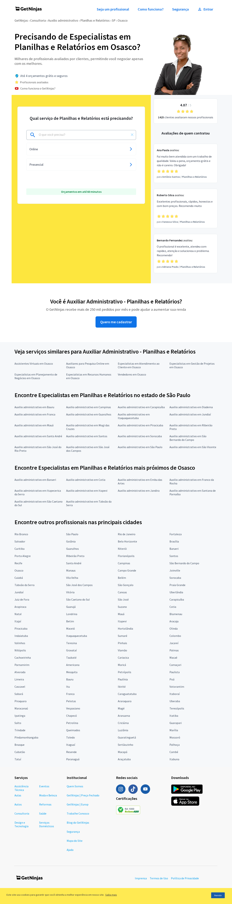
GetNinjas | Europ (77, 804)
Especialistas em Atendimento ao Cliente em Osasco (139, 365)
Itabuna (174, 759)
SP (113, 20)
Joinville (174, 570)
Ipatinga (19, 715)
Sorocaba (175, 577)
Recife (18, 563)
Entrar (208, 9)
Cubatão (19, 752)
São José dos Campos (79, 585)
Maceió (70, 628)
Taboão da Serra (24, 585)
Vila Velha (72, 577)
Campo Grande (127, 570)
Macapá (122, 752)
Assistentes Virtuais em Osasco (33, 363)
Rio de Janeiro (126, 534)
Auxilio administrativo (63, 20)
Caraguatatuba (127, 694)
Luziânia (123, 730)
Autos (18, 804)
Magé (121, 708)
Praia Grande (177, 585)
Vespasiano (73, 708)
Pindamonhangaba (26, 737)
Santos (173, 556)
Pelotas (71, 701)
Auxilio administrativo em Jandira (139, 490)
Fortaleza (175, 534)
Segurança (180, 9)
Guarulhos (72, 548)
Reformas (45, 804)
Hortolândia (125, 628)
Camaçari (175, 665)
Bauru (69, 679)
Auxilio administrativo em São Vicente (192, 447)
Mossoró (174, 737)
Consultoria (38, 20)
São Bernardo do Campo (184, 563)
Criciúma (123, 723)
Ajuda (70, 850)
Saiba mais (111, 894)
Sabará (18, 694)
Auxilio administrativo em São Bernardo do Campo (187, 438)
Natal (18, 614)
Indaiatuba (21, 636)
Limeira (19, 679)
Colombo (175, 636)
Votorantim (176, 686)
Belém (122, 577)
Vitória (70, 592)
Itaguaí (70, 744)
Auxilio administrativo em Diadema (191, 407)
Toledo (70, 737)
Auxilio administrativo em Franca (34, 414)
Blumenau (175, 614)
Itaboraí (174, 694)
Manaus (71, 570)
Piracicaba (20, 628)
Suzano (122, 607)
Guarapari (175, 723)
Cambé (173, 752)
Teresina (71, 643)
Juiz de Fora (21, 599)
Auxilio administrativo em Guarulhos (88, 414)
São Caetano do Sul (78, 599)
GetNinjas (21, 20)
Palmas (174, 650)
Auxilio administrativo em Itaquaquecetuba (134, 416)
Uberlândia (176, 592)
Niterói (122, 548)
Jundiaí (18, 592)
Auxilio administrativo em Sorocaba (140, 436)
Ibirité (122, 686)
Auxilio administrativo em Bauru (34, 407)
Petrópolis (124, 672)
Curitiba (19, 548)
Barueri (174, 548)
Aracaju (174, 621)
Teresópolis (176, 708)
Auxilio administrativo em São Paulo (140, 447)
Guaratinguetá (127, 737)
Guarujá (71, 607)
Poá (171, 679)
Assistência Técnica (21, 788)
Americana (72, 665)
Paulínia (123, 679)
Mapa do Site (74, 840)
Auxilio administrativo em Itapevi (86, 490)
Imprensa (141, 878)
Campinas (124, 563)
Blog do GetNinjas (78, 822)
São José (123, 599)
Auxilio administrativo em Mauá (33, 425)
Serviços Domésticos (46, 824)
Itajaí (17, 621)
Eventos (44, 786)
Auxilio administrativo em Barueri (35, 479)
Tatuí (17, 759)
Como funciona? (150, 9)
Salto (17, 723)
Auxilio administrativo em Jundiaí (190, 414)
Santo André (73, 563)
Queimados (73, 730)
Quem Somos (75, 786)
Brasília (174, 541)
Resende (71, 752)
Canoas (122, 592)
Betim (70, 621)
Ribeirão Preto (75, 556)
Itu (68, 686)
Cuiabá (18, 577)
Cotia (172, 607)
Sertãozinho (125, 744)
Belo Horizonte (127, 541)
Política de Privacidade (185, 878)
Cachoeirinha (22, 657)
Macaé (173, 657)
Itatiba (173, 715)
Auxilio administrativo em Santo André (38, 436)
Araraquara (124, 701)
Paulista (174, 672)
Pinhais (122, 643)
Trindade (19, 730)
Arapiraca (20, 607)
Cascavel (19, 686)
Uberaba (174, 701)
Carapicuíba (176, 599)
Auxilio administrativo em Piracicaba (140, 425)
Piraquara (20, 701)
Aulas (17, 795)
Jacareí (173, 643)
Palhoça (174, 744)
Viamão (122, 650)
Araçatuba (124, 759)
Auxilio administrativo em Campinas (88, 407)
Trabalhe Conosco (78, 813)
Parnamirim (21, 665)
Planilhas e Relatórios (95, 20)
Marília (173, 730)
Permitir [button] (218, 895)
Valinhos (19, 643)
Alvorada (19, 672)
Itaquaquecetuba (76, 636)
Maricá (122, 665)
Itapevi (122, 621)
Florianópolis (126, 556)
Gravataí (71, 650)
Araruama (124, 715)
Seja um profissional (113, 9)
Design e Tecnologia (21, 824)
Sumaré (122, 636)
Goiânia (71, 541)
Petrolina (72, 723)
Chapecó (71, 715)
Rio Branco (21, 534)
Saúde (42, 813)
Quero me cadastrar (116, 322)
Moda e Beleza (48, 795)
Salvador (19, 541)
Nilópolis (20, 650)
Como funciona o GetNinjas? (37, 88)
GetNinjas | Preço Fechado (83, 795)
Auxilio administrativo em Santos (86, 436)
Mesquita (71, 672)
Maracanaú (21, 708)
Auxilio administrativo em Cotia (85, 479)
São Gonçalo (125, 585)
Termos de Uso (159, 878)
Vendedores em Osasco (132, 374)
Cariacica (123, 657)
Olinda (173, 628)
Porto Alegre (22, 556)
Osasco (123, 20)
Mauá (121, 614)
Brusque (19, 744)
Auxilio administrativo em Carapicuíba (141, 407)
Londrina (71, 614)
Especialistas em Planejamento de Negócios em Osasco (35, 376)
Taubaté (71, 657)
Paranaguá (72, 759)
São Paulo (72, 534)
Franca (70, 694)
